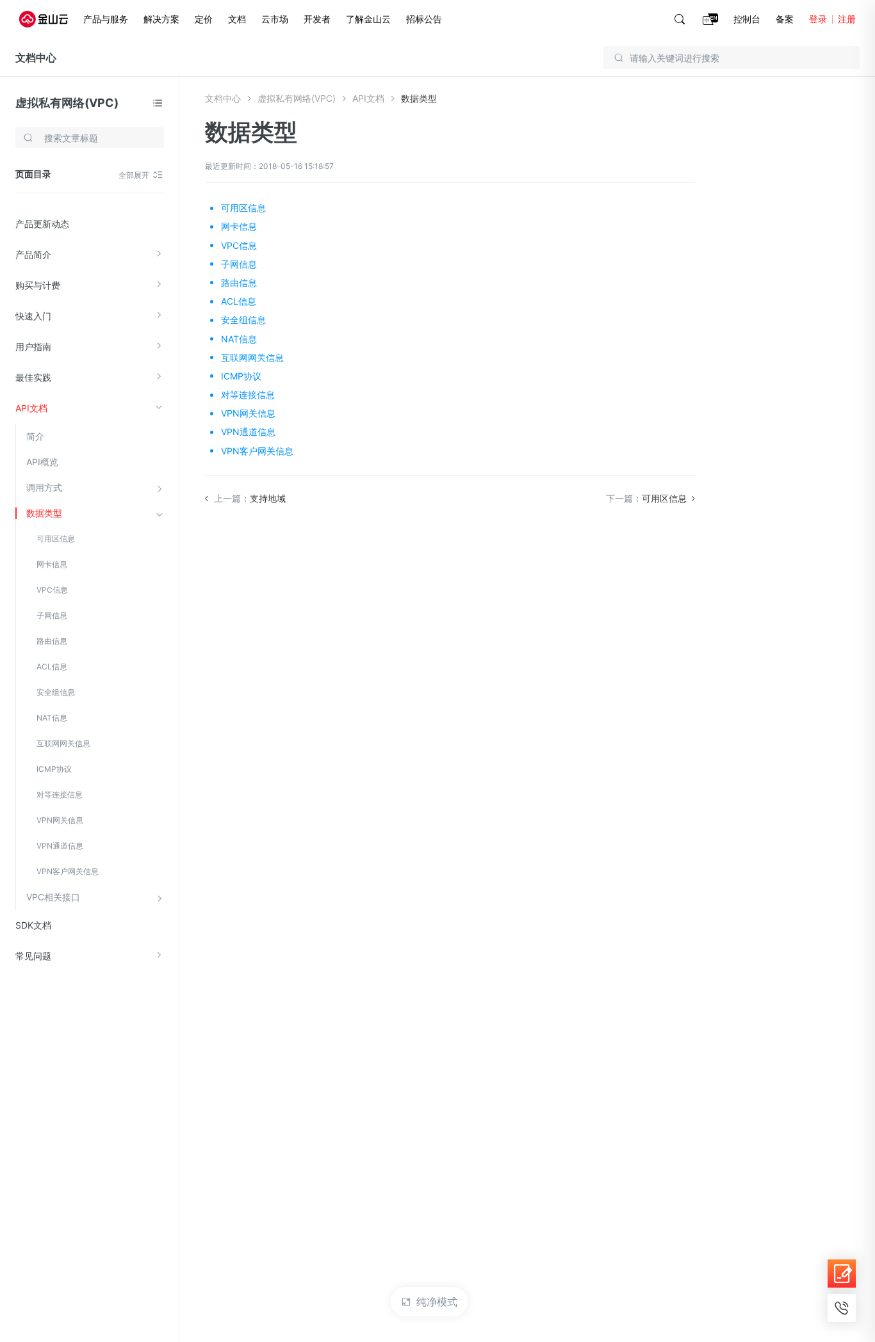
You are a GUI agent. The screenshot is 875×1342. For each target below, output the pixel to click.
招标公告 (424, 18)
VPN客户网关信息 (68, 871)
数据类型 (44, 512)
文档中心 (35, 57)
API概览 (42, 461)
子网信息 (52, 615)
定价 (204, 18)
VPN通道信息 (60, 846)
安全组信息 (56, 692)
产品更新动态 (42, 223)
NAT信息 (52, 718)
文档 (237, 18)
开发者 (317, 18)
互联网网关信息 (63, 743)
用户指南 (33, 346)
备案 (785, 18)
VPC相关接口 (53, 896)
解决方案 (161, 18)
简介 (35, 436)
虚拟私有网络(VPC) (67, 102)
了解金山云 (368, 18)
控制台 (746, 18)
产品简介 (33, 254)
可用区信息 (56, 538)
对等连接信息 (60, 794)
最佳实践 (33, 377)
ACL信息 (52, 666)
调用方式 (44, 487)
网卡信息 (52, 564)
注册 (847, 18)
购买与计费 (37, 285)
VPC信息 (52, 590)
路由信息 (52, 641)
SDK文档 (33, 925)
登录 (818, 18)
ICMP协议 (54, 769)
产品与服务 (105, 18)
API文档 (31, 408)
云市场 (274, 18)
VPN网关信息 (60, 820)
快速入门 (33, 315)
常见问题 (33, 955)
